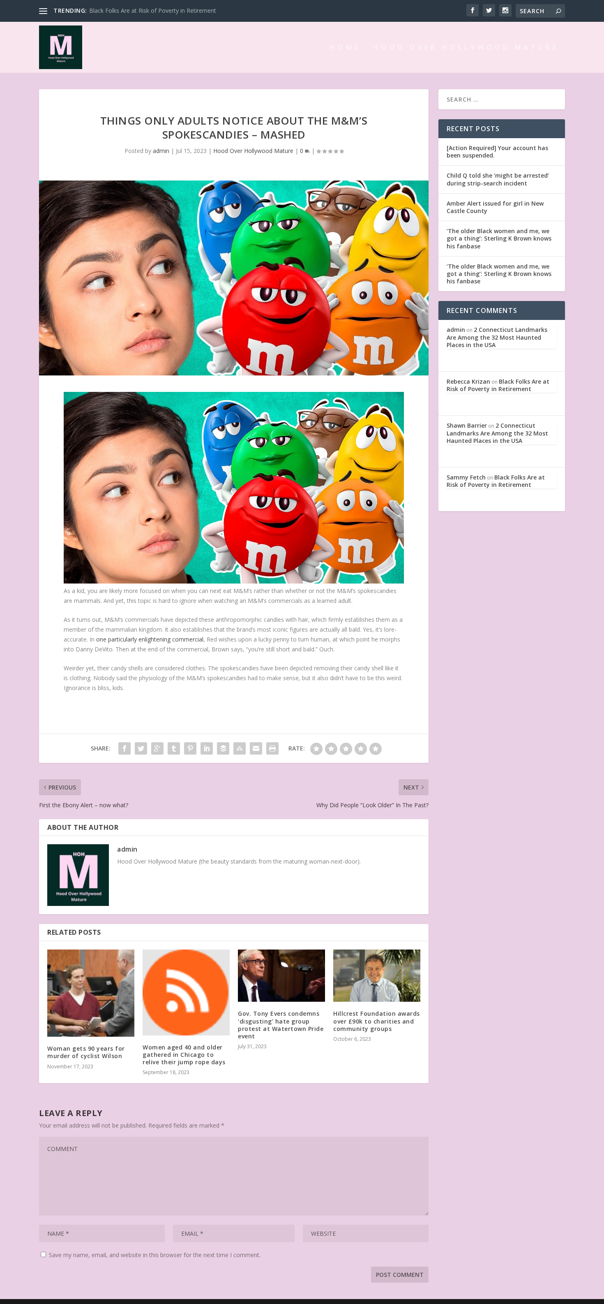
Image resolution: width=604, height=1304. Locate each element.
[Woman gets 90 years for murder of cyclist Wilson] (90, 993)
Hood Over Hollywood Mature (466, 48)
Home (345, 48)
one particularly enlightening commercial (149, 639)
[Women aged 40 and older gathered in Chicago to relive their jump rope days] (186, 992)
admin (161, 151)
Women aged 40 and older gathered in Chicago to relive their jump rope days (184, 1054)
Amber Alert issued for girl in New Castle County (495, 207)
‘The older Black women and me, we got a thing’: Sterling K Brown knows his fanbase (499, 238)
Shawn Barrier (467, 425)
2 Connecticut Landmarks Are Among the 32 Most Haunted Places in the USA (497, 337)
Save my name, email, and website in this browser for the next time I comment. (155, 1255)
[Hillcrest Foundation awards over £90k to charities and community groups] (376, 976)
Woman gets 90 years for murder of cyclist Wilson (86, 1052)
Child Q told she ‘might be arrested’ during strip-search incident (498, 179)
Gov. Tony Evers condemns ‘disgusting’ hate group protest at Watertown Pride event (280, 1025)
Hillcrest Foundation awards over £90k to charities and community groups (376, 1021)
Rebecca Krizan (468, 381)
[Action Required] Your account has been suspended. (497, 151)
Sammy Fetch (466, 477)
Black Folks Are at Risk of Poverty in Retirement (152, 10)
